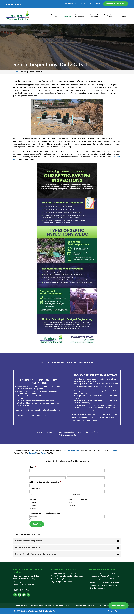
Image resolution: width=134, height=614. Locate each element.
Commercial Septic (55, 15)
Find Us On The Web (21, 590)
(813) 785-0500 (15, 4)
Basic (71, 502)
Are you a (34, 499)
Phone (70, 474)
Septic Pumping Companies (106, 605)
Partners (97, 4)
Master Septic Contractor (62, 605)
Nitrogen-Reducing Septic (110, 15)
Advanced (72, 505)
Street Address (35, 488)
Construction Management (79, 15)
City (31, 494)
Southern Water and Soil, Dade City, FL (38, 611)
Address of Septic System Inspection (45, 482)
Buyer (34, 502)
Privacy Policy (114, 611)
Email (32, 474)
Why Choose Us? (71, 4)
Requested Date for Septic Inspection (45, 513)
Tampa (43, 453)
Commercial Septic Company (40, 605)
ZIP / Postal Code (74, 494)
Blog (90, 4)
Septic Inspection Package (78, 499)
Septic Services (21, 605)
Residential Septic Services (94, 15)
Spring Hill (32, 453)
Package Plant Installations (84, 605)
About (82, 4)
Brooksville (66, 450)
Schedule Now (118, 605)
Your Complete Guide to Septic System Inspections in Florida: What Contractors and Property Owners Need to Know (105, 576)
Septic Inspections (67, 15)
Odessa (114, 450)
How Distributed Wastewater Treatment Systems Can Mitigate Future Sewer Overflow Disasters (105, 585)
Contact (123, 17)
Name (32, 467)
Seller (34, 505)
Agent (34, 508)
